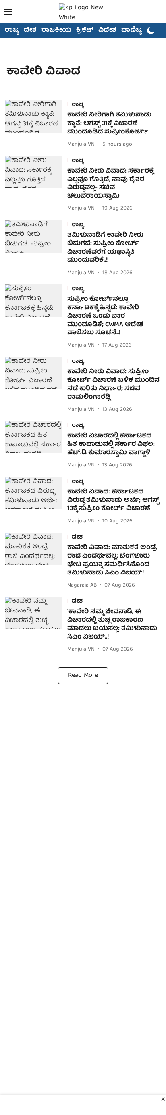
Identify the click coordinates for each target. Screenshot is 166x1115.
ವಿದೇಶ (107, 30)
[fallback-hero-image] (36, 124)
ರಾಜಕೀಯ (56, 30)
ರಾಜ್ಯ (12, 30)
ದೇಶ (30, 30)
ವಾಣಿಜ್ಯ (131, 30)
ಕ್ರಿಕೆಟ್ (84, 30)
